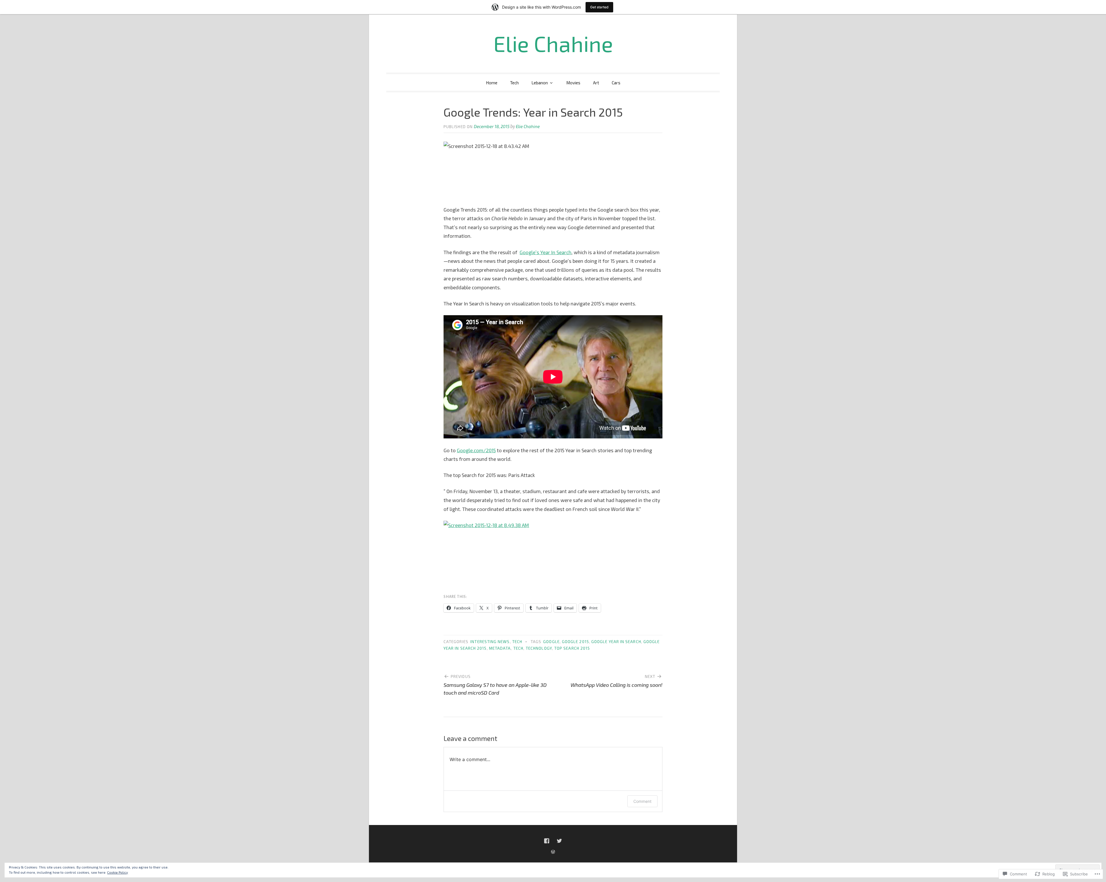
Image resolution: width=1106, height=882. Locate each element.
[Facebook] (546, 841)
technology (539, 648)
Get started (599, 7)
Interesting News (490, 641)
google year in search (616, 641)
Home (491, 82)
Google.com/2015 (476, 450)
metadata (500, 648)
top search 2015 (572, 648)
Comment (642, 801)
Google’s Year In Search (545, 252)
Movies (573, 82)
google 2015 (575, 641)
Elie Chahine (553, 43)
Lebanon (539, 82)
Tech (514, 82)
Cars (616, 82)
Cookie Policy (117, 872)
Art (596, 82)
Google (551, 641)
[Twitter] (559, 841)
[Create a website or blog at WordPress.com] (553, 851)
